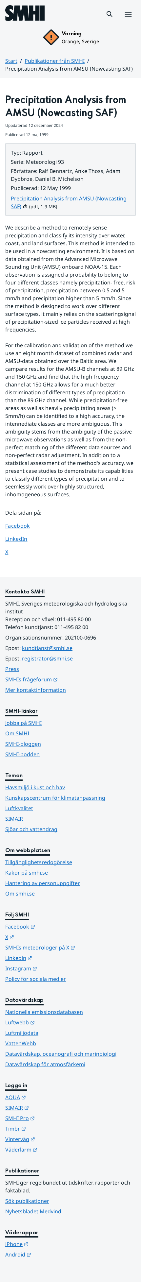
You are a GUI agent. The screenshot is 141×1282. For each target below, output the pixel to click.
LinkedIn (22, 538)
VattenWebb (20, 1043)
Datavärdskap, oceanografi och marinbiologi (60, 1053)
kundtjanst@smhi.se (47, 648)
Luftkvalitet (19, 808)
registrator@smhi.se (47, 658)
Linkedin (50, 958)
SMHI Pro (52, 1118)
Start (11, 60)
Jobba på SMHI (23, 722)
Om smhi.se (20, 893)
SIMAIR (14, 818)
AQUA (47, 1097)
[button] (109, 14)
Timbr (47, 1128)
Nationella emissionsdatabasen (44, 1012)
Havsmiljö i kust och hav (35, 787)
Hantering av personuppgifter (42, 883)
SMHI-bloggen (23, 743)
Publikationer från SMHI (55, 60)
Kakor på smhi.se (26, 872)
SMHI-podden (22, 754)
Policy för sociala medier (35, 979)
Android (50, 1254)
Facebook (22, 525)
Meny (127, 21)
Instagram (53, 968)
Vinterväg (52, 1139)
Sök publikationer (27, 1201)
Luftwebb (52, 1022)
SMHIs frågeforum (63, 679)
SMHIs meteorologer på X (70, 947)
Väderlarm (53, 1149)
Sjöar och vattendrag (31, 829)
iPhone (49, 1244)
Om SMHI (17, 733)
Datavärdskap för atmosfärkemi (45, 1064)
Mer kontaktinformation (35, 689)
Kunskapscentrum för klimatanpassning (55, 797)
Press (12, 669)
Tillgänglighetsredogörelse (38, 862)
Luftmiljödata (21, 1032)
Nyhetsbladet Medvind (33, 1211)
